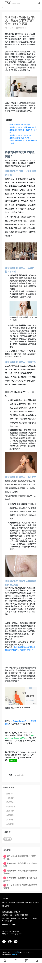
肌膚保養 (20, 775)
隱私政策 (28, 903)
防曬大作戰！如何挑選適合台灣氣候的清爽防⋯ (20, 872)
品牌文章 (10, 824)
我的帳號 (12, 903)
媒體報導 (10, 815)
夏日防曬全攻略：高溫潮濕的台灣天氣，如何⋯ (19, 857)
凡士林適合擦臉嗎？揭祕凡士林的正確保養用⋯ (20, 886)
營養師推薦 (10, 807)
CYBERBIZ (14, 955)
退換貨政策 (20, 903)
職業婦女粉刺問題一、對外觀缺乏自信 (23, 127)
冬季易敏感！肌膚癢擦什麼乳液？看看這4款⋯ (20, 879)
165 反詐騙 (5, 906)
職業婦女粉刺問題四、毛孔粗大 (20, 138)
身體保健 (10, 798)
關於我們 (5, 903)
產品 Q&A (10, 811)
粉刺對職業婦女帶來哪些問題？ (20, 125)
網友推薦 (10, 820)
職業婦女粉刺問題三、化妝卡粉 (20, 135)
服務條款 (36, 903)
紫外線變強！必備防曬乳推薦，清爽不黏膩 (20, 864)
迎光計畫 (10, 794)
